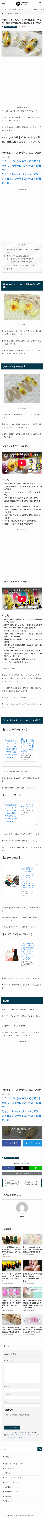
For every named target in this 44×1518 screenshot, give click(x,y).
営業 (8, 1473)
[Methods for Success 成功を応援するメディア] (22, 3)
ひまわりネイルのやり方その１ (22, 259)
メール (7, 1394)
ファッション (11, 1468)
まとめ (9, 269)
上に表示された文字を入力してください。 (18, 1415)
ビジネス (9, 1487)
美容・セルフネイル (11, 26)
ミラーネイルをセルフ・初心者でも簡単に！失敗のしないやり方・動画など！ (21, 165)
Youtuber (9, 1496)
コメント (8, 1361)
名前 (6, 1386)
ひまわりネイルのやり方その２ (22, 262)
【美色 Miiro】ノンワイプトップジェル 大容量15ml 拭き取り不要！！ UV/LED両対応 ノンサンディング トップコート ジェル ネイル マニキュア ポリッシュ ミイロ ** (27, 952)
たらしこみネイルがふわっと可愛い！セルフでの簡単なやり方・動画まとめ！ (21, 178)
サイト (6, 1402)
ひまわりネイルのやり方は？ (18, 256)
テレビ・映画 (11, 1482)
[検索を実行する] (39, 1449)
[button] (8, 1168)
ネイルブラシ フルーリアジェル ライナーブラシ (27, 806)
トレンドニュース (13, 1478)
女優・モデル (11, 1491)
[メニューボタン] (3, 3)
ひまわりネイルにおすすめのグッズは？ (22, 265)
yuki (22, 1216)
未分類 (9, 1501)
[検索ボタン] (40, 3)
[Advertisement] (22, 84)
